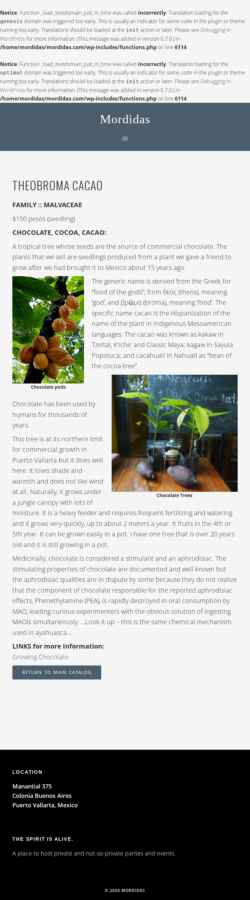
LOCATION (27, 772)
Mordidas (125, 119)
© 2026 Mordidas (125, 890)
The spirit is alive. (42, 839)
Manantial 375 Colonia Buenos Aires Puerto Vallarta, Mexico (45, 795)
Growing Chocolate (40, 656)
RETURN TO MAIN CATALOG (56, 672)
